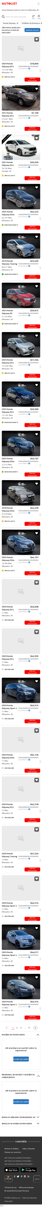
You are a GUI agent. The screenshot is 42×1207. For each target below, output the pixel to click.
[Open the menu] (38, 4)
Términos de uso (10, 1187)
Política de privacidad (26, 1187)
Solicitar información (32, 80)
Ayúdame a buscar (32, 30)
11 (29, 1027)
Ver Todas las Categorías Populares (18, 1164)
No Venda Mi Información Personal (16, 1191)
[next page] (35, 1028)
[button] (33, 16)
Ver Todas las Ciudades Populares (18, 1158)
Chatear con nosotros (12, 1152)
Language (8, 1179)
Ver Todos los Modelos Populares (18, 1161)
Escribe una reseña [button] (21, 1059)
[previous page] (7, 1028)
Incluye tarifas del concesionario (28, 66)
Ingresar (37, 1179)
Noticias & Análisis (11, 1148)
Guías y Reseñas (28, 1148)
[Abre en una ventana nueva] (11, 1170)
